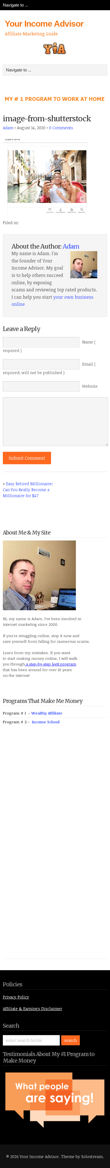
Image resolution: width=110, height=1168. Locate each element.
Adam (8, 127)
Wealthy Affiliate (46, 713)
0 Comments (61, 127)
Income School (46, 721)
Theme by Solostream (82, 1156)
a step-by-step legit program (50, 664)
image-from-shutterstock (47, 118)
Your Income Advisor (44, 23)
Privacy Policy (16, 997)
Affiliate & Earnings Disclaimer (32, 1008)
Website (90, 386)
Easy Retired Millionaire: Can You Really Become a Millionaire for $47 (28, 489)
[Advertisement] (45, 848)
